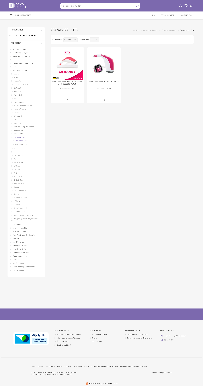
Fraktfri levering (65, 374)
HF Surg (17, 201)
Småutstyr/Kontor (20, 70)
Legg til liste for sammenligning (67, 99)
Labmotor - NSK (20, 212)
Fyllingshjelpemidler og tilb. (24, 63)
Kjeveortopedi (18, 270)
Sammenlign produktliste (137, 334)
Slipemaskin (18, 116)
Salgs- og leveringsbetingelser (69, 334)
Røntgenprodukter (20, 228)
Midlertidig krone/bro (21, 56)
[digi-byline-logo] (87, 383)
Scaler (16, 98)
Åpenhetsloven (63, 341)
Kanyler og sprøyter (20, 53)
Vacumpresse (18, 183)
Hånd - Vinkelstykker (21, 84)
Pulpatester (18, 176)
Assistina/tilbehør (20, 109)
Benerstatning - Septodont (24, 267)
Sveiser (16, 77)
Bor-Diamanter (19, 242)
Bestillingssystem (19, 263)
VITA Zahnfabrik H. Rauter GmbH (25, 35)
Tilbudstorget (97, 341)
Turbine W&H (18, 81)
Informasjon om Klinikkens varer (139, 338)
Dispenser (17, 187)
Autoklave (17, 123)
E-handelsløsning (95, 383)
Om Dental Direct (64, 345)
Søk (137, 6)
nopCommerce (166, 372)
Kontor (16, 113)
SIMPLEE (16, 260)
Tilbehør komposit (20, 137)
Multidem (17, 205)
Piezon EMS (18, 95)
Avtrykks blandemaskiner (23, 105)
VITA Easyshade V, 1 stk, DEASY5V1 (104, 82)
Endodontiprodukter (21, 253)
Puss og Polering (19, 231)
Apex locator (18, 134)
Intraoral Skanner (20, 198)
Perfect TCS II (18, 162)
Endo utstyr (18, 88)
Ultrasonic (17, 169)
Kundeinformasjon (99, 334)
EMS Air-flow (18, 180)
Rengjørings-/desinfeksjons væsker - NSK (25, 219)
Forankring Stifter (20, 249)
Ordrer (95, 338)
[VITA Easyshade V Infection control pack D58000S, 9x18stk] (67, 64)
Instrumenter (18, 224)
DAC (15, 173)
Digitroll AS (113, 383)
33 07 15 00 (89, 366)
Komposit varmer (21, 144)
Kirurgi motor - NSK (21, 208)
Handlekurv (191, 5)
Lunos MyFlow (19, 152)
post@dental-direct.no (107, 366)
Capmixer (17, 74)
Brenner (17, 194)
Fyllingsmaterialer (20, 245)
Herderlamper (19, 102)
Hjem (137, 30)
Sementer (17, 238)
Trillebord (17, 91)
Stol (15, 120)
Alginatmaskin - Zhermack (23, 215)
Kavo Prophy (18, 155)
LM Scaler (17, 166)
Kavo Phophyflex (20, 190)
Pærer (16, 159)
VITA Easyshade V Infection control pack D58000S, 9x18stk (67, 83)
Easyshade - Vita (21, 141)
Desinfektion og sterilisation (24, 127)
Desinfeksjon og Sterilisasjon (24, 235)
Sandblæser (18, 130)
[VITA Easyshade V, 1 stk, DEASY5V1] (104, 64)
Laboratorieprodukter (21, 60)
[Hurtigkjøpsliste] (185, 5)
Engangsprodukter (20, 256)
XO (15, 148)
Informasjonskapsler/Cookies (68, 338)
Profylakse (17, 67)
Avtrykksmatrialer (20, 49)
